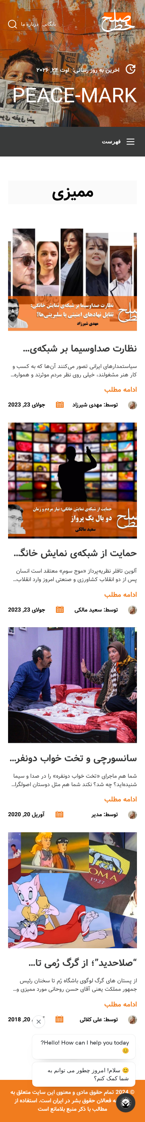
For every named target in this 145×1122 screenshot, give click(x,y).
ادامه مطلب (120, 390)
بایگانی (49, 24)
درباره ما (29, 24)
